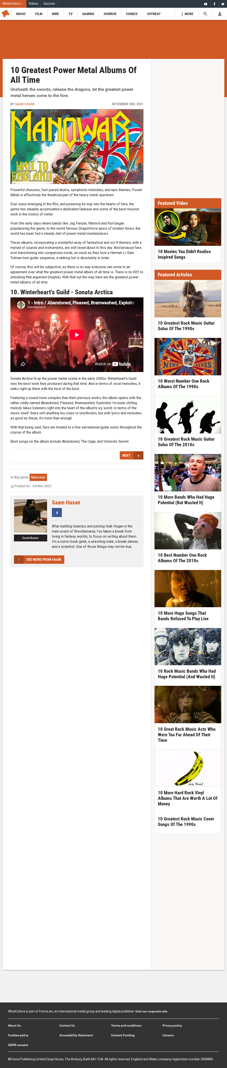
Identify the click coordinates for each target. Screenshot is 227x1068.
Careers (168, 1035)
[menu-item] (20, 14)
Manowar (38, 477)
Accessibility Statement (76, 1035)
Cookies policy (18, 1035)
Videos (33, 4)
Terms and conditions (126, 1025)
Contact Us (67, 1025)
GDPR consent (18, 1045)
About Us (14, 1025)
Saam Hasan (25, 104)
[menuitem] (13, 4)
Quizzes (49, 4)
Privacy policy (172, 1025)
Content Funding (123, 1035)
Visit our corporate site (151, 1011)
